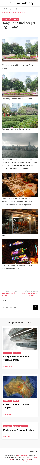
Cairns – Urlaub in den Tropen (16, 406)
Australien (6, 19)
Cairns (15, 401)
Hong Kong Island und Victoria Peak (16, 358)
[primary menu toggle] (3, 3)
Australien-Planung (20, 426)
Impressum (33, 451)
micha (6, 33)
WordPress (27, 459)
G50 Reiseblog (20, 3)
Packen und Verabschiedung (19, 430)
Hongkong (15, 19)
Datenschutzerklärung (20, 461)
